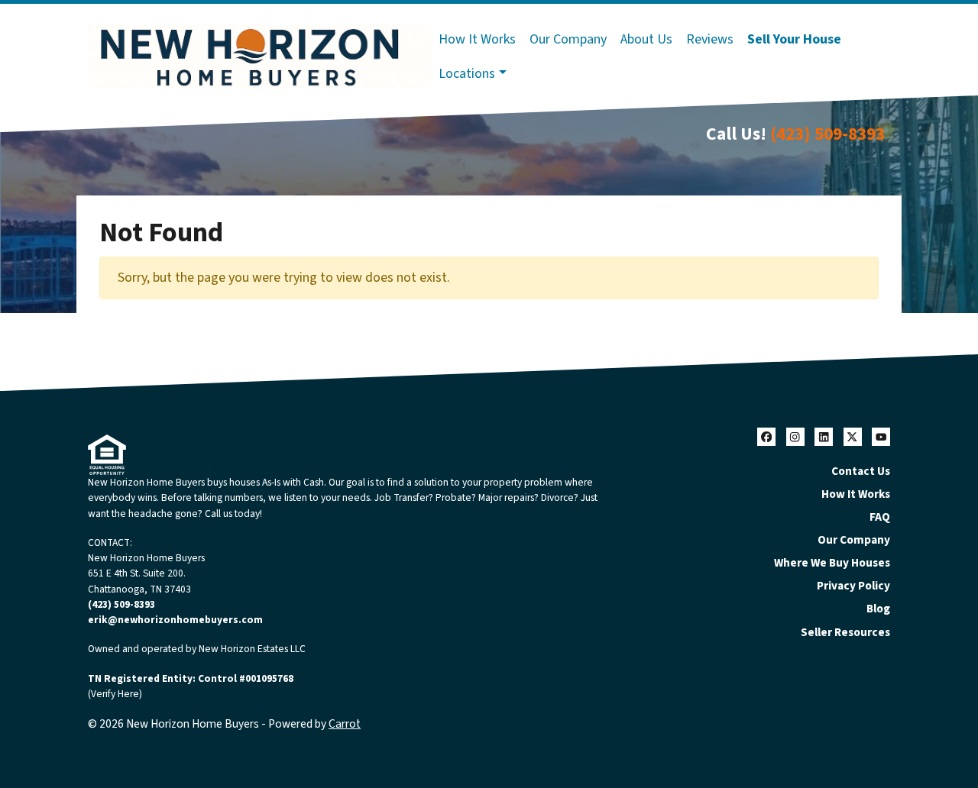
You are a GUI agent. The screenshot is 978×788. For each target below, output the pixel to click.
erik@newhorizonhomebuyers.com (175, 619)
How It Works (477, 39)
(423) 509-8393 (827, 134)
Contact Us (860, 471)
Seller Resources (845, 632)
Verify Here (115, 693)
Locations (467, 73)
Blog (878, 608)
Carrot (345, 723)
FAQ (880, 517)
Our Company (568, 39)
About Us (646, 39)
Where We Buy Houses (832, 562)
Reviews (710, 39)
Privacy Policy (853, 585)
